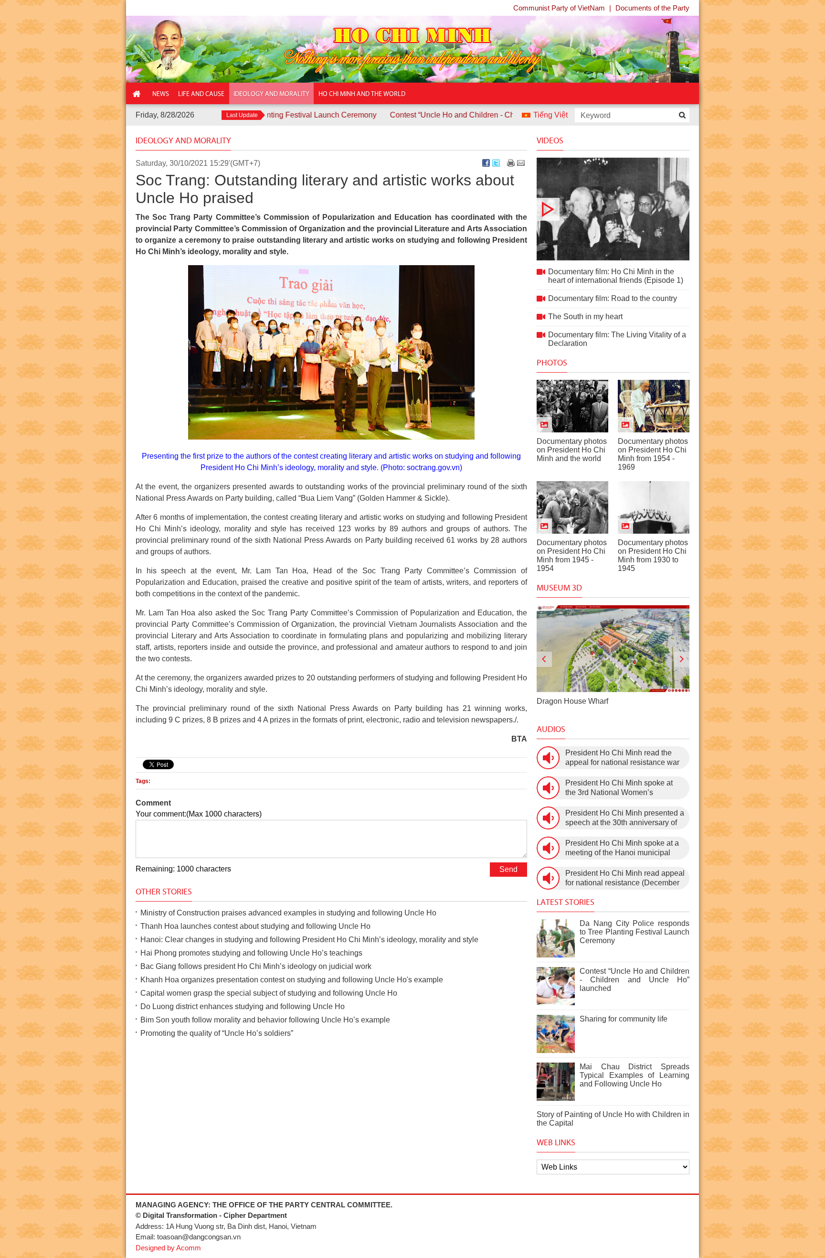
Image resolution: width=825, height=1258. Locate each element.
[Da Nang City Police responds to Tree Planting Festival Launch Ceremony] (556, 938)
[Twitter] (496, 163)
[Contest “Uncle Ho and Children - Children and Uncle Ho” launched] (556, 986)
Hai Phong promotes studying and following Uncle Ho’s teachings (251, 953)
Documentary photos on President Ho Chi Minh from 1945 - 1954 (572, 555)
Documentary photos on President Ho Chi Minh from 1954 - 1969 (653, 454)
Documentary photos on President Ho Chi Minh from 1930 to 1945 (653, 555)
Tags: (143, 781)
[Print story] (511, 163)
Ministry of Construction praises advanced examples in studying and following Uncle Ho (288, 913)
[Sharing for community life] (556, 1034)
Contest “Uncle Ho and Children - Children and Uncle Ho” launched (452, 115)
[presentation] (544, 659)
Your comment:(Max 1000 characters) (199, 814)
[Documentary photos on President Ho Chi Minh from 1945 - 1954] (572, 507)
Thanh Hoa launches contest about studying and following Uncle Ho (255, 926)
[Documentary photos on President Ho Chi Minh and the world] (572, 406)
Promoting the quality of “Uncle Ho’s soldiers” (216, 1033)
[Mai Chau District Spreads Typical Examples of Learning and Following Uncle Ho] (556, 1082)
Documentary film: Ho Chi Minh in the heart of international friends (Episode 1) (613, 209)
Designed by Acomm (168, 1248)
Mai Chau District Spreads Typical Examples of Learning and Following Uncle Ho (634, 1075)
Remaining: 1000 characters (183, 869)
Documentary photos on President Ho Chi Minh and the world (572, 449)
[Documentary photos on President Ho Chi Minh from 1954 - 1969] (653, 406)
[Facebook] (486, 163)
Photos (552, 362)
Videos (550, 140)
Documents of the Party (652, 8)
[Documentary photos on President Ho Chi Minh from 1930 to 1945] (653, 507)
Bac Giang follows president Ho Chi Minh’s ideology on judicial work (255, 966)
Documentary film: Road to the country (612, 298)
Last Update (242, 115)
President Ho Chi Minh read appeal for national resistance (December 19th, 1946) (625, 878)
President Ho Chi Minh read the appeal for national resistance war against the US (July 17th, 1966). (622, 758)
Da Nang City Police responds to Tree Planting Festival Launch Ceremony (634, 932)
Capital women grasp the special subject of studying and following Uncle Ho (268, 993)
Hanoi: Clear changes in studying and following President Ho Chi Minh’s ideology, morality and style (309, 939)
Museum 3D (559, 587)
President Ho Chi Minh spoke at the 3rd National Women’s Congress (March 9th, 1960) (619, 788)
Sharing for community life (623, 1019)
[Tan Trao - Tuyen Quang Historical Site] (613, 648)
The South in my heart (585, 316)
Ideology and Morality (183, 140)
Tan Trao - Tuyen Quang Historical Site (602, 701)
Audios (551, 729)
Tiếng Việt (550, 115)
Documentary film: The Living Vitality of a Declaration (617, 339)
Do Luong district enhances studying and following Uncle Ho (242, 1006)
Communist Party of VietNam (559, 8)
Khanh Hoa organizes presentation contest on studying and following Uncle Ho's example (291, 980)
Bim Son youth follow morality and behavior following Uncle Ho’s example (265, 1020)
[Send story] (521, 163)
